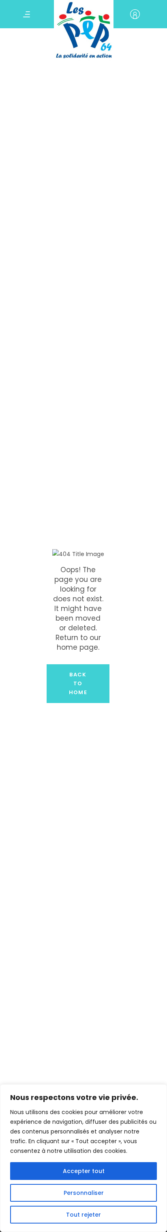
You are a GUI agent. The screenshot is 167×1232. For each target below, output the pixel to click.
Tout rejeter (83, 1215)
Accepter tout (84, 1171)
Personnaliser (84, 1193)
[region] (83, 1158)
